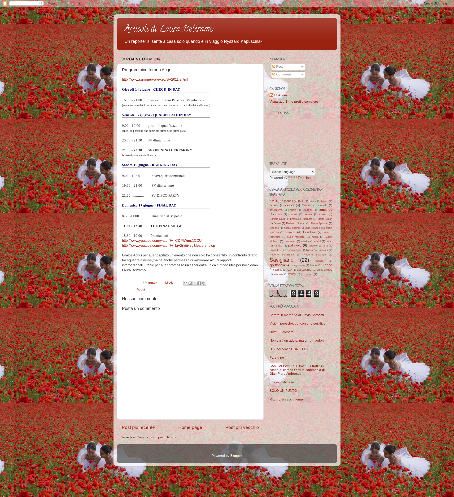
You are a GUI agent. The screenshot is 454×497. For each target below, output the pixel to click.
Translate (305, 178)
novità (317, 241)
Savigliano (281, 260)
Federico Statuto (295, 223)
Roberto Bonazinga (282, 254)
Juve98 (290, 232)
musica (305, 241)
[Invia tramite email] (185, 283)
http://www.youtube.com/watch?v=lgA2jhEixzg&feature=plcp (168, 245)
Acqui (141, 289)
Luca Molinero (296, 236)
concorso (325, 209)
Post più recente (138, 427)
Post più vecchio (242, 427)
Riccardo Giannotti (317, 250)
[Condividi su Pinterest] (203, 283)
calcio (289, 205)
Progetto (274, 250)
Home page (190, 427)
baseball (287, 201)
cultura (308, 214)
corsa (278, 214)
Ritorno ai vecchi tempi (287, 399)
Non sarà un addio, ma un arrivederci (297, 340)
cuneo (323, 214)
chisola (292, 209)
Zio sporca (307, 274)
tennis (313, 265)
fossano (274, 227)
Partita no (277, 357)
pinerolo (313, 245)
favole (277, 223)
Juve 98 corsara (282, 332)
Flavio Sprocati (319, 223)
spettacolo (277, 265)
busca (324, 201)
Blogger (236, 455)
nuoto (329, 241)
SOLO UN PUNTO (283, 390)
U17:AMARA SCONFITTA (289, 349)
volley (292, 274)
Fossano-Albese (282, 382)
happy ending (292, 227)
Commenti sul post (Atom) (156, 437)
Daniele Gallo (277, 218)
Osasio (278, 245)
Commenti (283, 74)
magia (315, 236)
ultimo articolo (324, 269)
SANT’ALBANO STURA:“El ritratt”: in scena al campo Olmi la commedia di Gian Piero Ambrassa (297, 369)
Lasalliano (310, 232)
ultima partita (304, 269)
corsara (292, 214)
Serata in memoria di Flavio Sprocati (297, 315)
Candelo (306, 205)
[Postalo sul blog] (190, 283)
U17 (289, 269)
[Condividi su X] (194, 283)
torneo (278, 269)
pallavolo (294, 245)
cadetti (274, 205)
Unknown (282, 95)
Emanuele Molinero (301, 218)
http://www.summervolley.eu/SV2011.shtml (155, 79)
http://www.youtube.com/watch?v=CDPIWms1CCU (162, 240)
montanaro (290, 241)
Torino (327, 265)
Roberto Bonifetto (315, 254)
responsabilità (293, 250)
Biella (301, 201)
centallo (322, 205)
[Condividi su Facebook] (199, 283)
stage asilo (298, 265)
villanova (279, 274)
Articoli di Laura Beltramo (169, 29)
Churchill (307, 209)
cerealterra (276, 209)
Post (279, 66)
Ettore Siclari (325, 218)
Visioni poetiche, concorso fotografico (297, 323)
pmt (325, 245)
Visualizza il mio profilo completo (294, 101)
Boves (312, 201)
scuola (319, 260)
